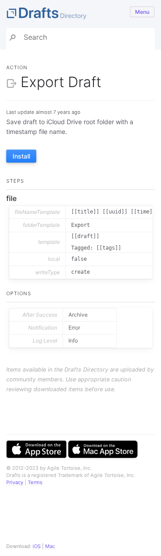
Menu (142, 11)
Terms (35, 482)
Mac (50, 546)
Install (21, 156)
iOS (37, 546)
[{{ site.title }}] (80, 14)
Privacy (14, 482)
